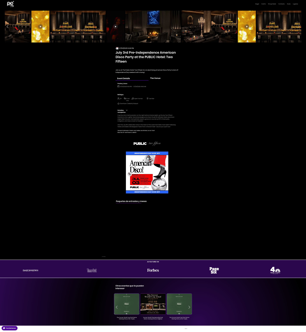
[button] (263, 4)
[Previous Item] (7, 26)
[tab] (132, 78)
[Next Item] (298, 26)
